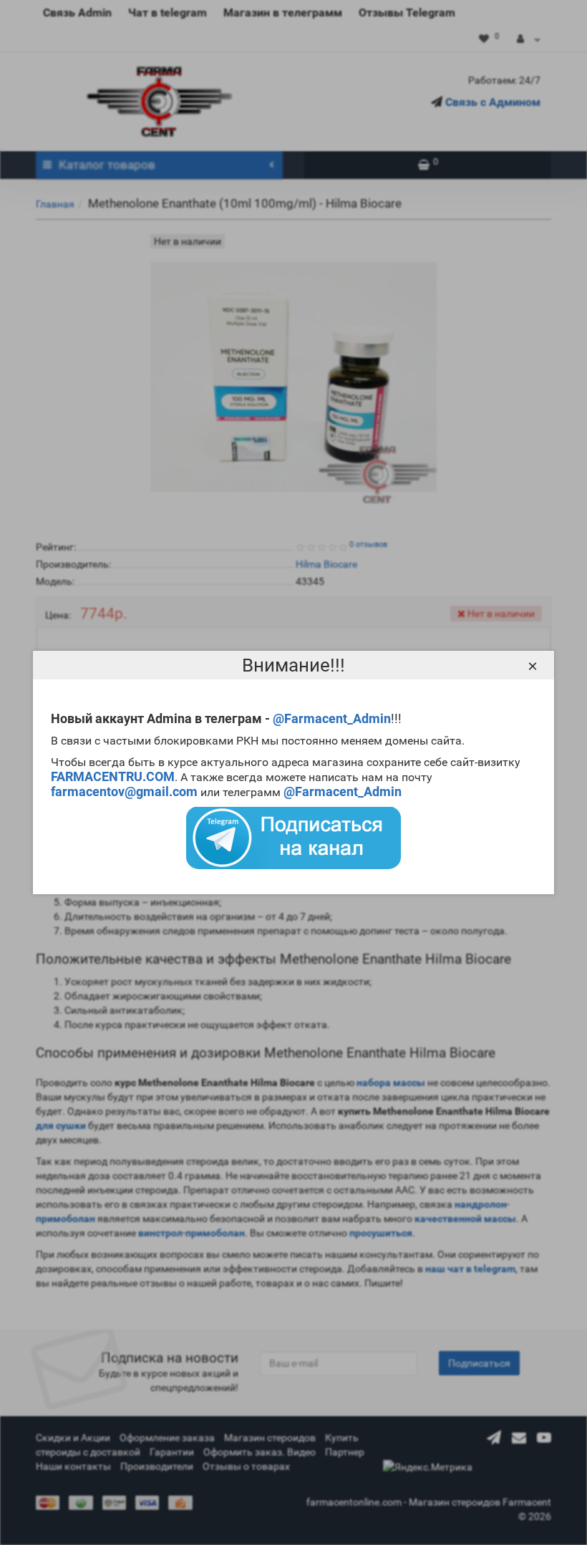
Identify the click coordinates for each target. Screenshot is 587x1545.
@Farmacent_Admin (332, 718)
